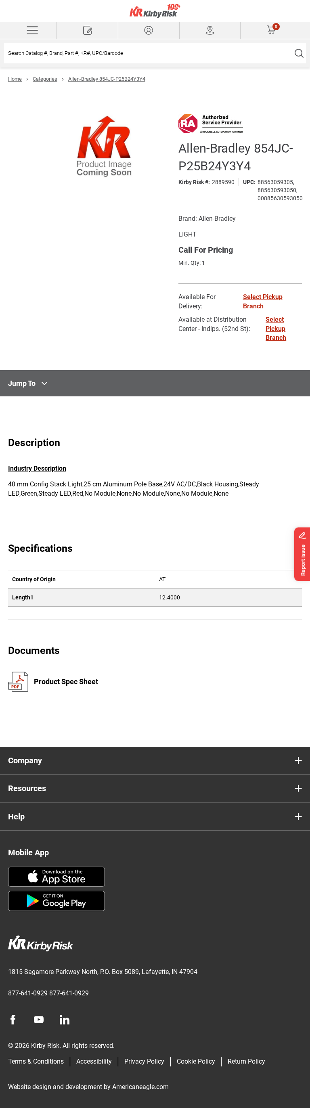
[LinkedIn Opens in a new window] (64, 1019)
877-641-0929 (28, 993)
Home (15, 79)
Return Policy (246, 1061)
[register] (87, 30)
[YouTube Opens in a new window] (39, 1019)
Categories (45, 79)
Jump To (22, 383)
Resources (27, 788)
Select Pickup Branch (276, 329)
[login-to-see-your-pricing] (148, 30)
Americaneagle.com (140, 1087)
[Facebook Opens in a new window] (13, 1019)
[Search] (299, 53)
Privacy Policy (144, 1061)
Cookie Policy (196, 1061)
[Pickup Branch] (210, 30)
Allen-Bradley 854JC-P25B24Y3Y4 (106, 79)
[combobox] (148, 53)
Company (25, 760)
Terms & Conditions (36, 1061)
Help (16, 816)
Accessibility (94, 1061)
